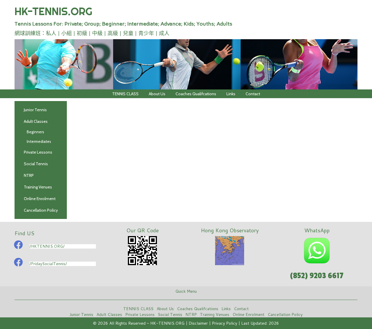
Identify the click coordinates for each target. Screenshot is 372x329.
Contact (253, 93)
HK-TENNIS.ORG (53, 11)
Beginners (35, 132)
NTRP (29, 175)
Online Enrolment (40, 198)
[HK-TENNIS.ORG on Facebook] (18, 245)
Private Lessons (38, 152)
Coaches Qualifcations (196, 93)
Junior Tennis (35, 109)
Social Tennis (36, 163)
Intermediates (39, 141)
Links (230, 93)
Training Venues (38, 187)
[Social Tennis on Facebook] (18, 262)
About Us (157, 93)
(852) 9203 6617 (317, 276)
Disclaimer (198, 323)
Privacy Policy (224, 323)
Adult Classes (36, 121)
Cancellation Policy (41, 210)
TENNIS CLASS (125, 93)
